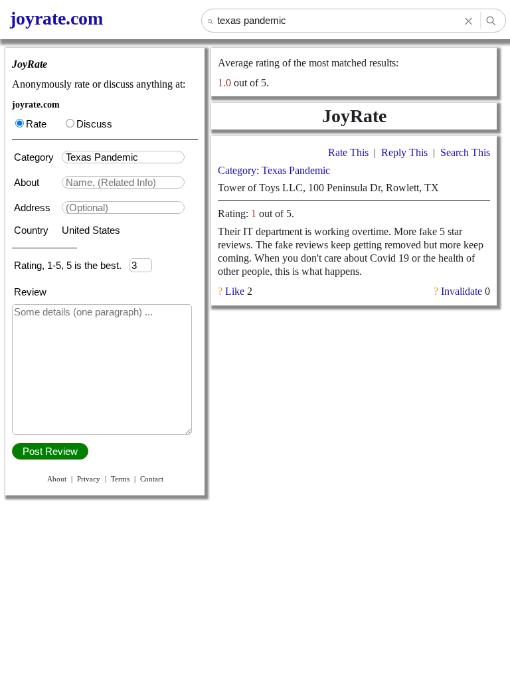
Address (33, 207)
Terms (120, 479)
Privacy (88, 479)
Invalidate (461, 291)
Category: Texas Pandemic (274, 170)
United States (91, 230)
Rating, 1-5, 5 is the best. (71, 265)
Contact (151, 479)
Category (36, 157)
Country (32, 230)
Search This (465, 152)
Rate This (348, 152)
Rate (36, 123)
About (28, 182)
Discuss (94, 123)
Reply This (404, 152)
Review (30, 292)
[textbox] (123, 157)
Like (234, 291)
